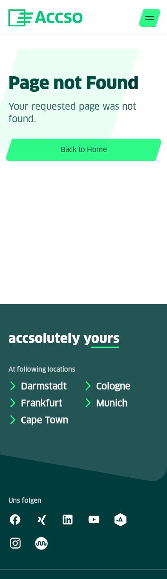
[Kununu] (41, 543)
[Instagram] (15, 543)
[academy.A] (120, 519)
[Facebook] (15, 519)
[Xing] (41, 519)
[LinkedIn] (67, 519)
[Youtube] (94, 519)
